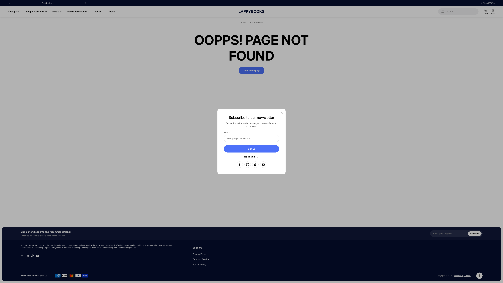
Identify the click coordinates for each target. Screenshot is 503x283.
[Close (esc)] (281, 112)
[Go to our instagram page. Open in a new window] (247, 164)
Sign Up (251, 149)
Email (226, 132)
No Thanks (249, 156)
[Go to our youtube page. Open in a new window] (263, 164)
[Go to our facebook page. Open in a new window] (240, 164)
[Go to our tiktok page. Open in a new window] (255, 164)
